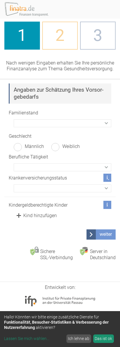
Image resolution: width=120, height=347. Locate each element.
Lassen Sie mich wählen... (26, 338)
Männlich (34, 146)
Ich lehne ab (78, 338)
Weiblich (71, 146)
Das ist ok (103, 338)
